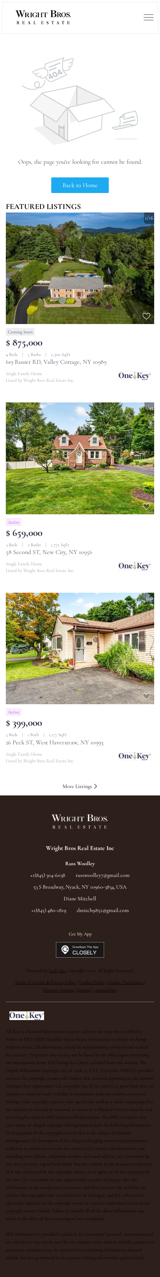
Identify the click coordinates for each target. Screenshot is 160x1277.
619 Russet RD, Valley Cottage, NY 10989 (56, 362)
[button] (43, 18)
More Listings (78, 786)
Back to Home (80, 185)
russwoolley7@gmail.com (103, 875)
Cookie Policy (92, 982)
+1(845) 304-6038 (47, 875)
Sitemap (84, 990)
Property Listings (58, 990)
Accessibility (106, 990)
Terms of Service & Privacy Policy (45, 982)
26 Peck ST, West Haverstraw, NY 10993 (54, 742)
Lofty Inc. (57, 970)
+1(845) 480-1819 (48, 910)
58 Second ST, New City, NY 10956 (49, 552)
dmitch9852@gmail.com (103, 910)
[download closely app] (80, 950)
